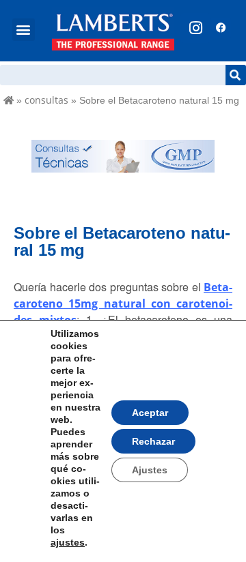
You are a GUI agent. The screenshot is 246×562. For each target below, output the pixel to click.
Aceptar (150, 412)
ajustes (68, 542)
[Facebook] (220, 28)
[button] (23, 29)
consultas (46, 99)
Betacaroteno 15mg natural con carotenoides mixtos (123, 303)
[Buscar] (236, 75)
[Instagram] (195, 28)
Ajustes (149, 469)
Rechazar (153, 441)
